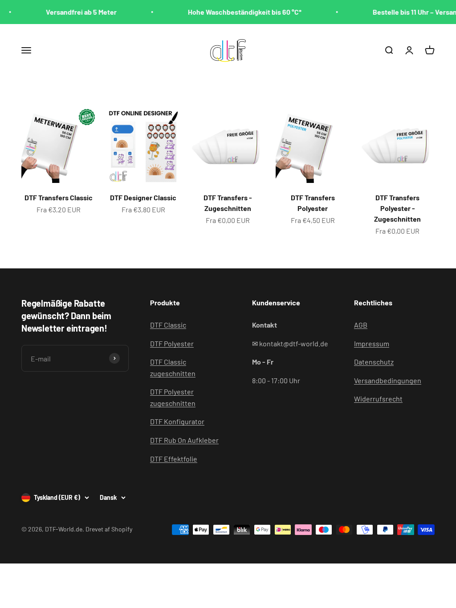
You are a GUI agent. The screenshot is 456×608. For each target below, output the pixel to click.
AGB (360, 324)
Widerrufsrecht (378, 398)
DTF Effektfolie (173, 458)
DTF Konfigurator (177, 421)
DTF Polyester (172, 343)
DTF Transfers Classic (58, 197)
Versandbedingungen (387, 380)
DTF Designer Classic (143, 197)
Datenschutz (374, 361)
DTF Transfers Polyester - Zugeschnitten (397, 208)
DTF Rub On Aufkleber (184, 440)
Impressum (371, 343)
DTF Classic (168, 324)
